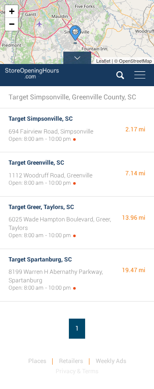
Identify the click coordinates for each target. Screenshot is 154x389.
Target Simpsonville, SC (41, 118)
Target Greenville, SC (36, 162)
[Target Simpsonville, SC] (75, 34)
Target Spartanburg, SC (40, 259)
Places (37, 360)
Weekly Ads (111, 360)
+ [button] (12, 11)
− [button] (12, 24)
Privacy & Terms (77, 371)
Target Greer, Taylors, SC (41, 206)
